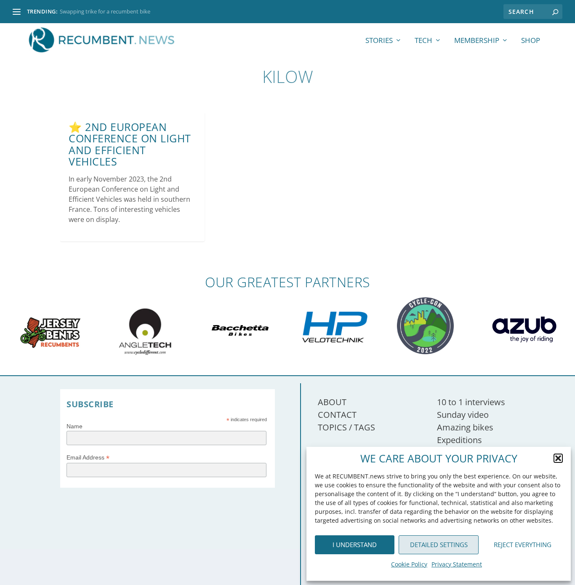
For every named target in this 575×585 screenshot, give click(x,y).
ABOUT (332, 402)
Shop (530, 41)
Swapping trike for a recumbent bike (105, 11)
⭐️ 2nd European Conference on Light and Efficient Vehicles (130, 144)
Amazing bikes (465, 427)
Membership (476, 41)
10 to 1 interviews (471, 402)
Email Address (88, 458)
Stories (379, 41)
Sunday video (463, 414)
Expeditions (459, 440)
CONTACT (337, 414)
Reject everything (522, 544)
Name (75, 426)
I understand (355, 544)
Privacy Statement (456, 564)
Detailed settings (439, 544)
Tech (423, 41)
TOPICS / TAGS (346, 427)
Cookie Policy (409, 564)
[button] (558, 458)
